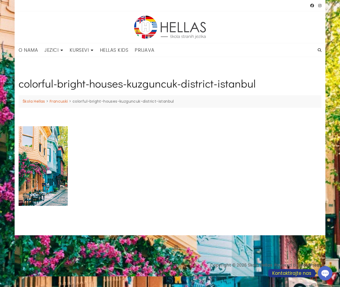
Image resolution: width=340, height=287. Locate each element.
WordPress (310, 265)
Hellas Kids (114, 50)
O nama (28, 50)
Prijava (145, 50)
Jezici (51, 50)
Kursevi (79, 50)
